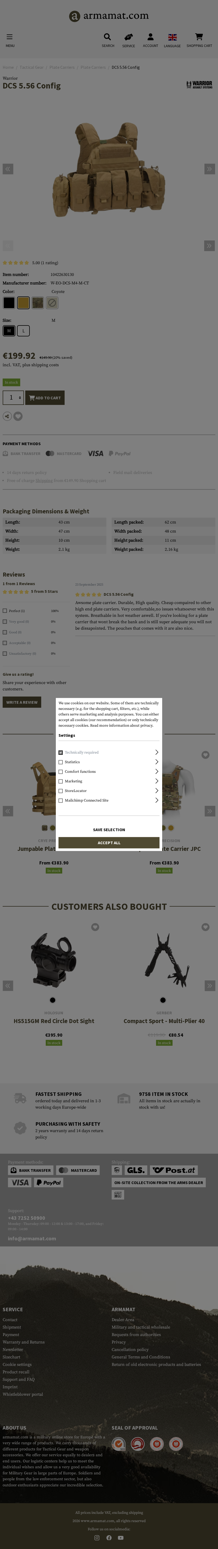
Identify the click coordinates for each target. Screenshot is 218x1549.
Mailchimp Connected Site (86, 800)
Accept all (109, 843)
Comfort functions (80, 772)
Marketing (73, 781)
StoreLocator (76, 791)
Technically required (82, 752)
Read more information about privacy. (121, 725)
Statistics (72, 762)
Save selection (109, 829)
